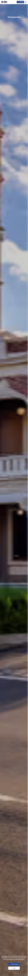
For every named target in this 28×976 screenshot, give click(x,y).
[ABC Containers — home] (4, 2)
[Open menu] (26, 2)
